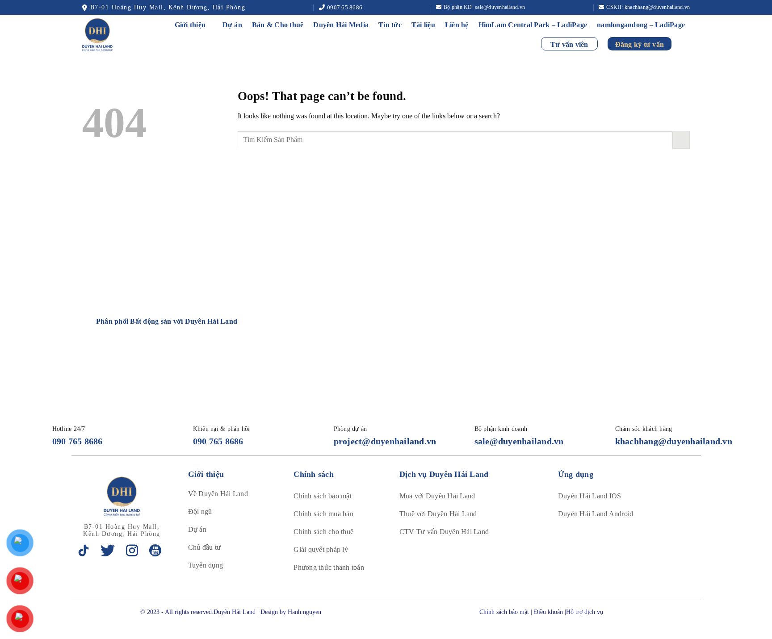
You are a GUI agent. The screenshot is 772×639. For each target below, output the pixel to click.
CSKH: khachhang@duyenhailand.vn (648, 7)
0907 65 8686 (344, 7)
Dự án (232, 25)
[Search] (685, 43)
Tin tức (390, 25)
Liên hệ (457, 25)
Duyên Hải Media (341, 25)
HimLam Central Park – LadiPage (532, 25)
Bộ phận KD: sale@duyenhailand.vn (484, 7)
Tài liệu (423, 25)
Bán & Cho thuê (278, 25)
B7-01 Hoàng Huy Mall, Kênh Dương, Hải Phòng (167, 7)
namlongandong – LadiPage (641, 25)
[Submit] (681, 139)
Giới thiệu (190, 25)
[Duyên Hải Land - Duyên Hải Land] (107, 35)
